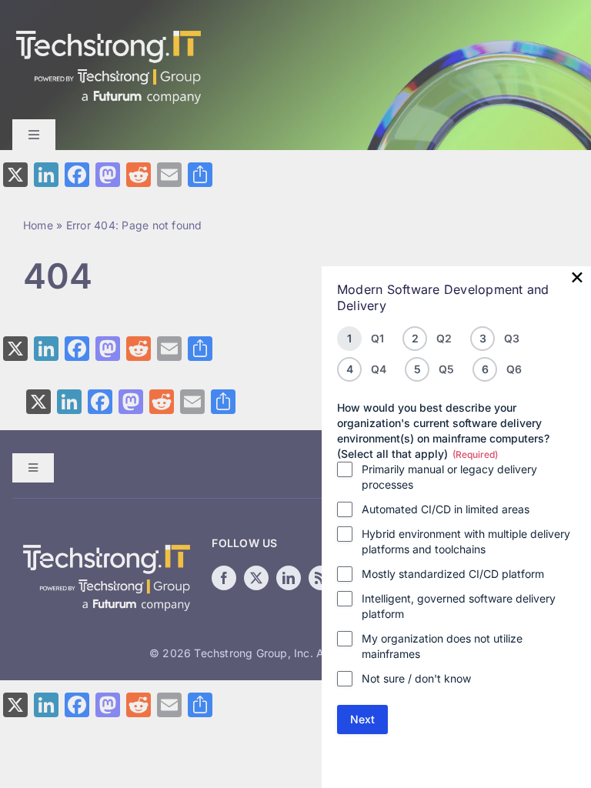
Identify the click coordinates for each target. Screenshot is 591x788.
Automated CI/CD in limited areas (445, 509)
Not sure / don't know (416, 678)
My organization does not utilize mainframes (442, 646)
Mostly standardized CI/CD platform (453, 573)
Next (362, 719)
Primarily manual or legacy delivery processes (449, 476)
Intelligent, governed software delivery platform (459, 606)
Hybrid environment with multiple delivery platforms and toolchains (466, 541)
